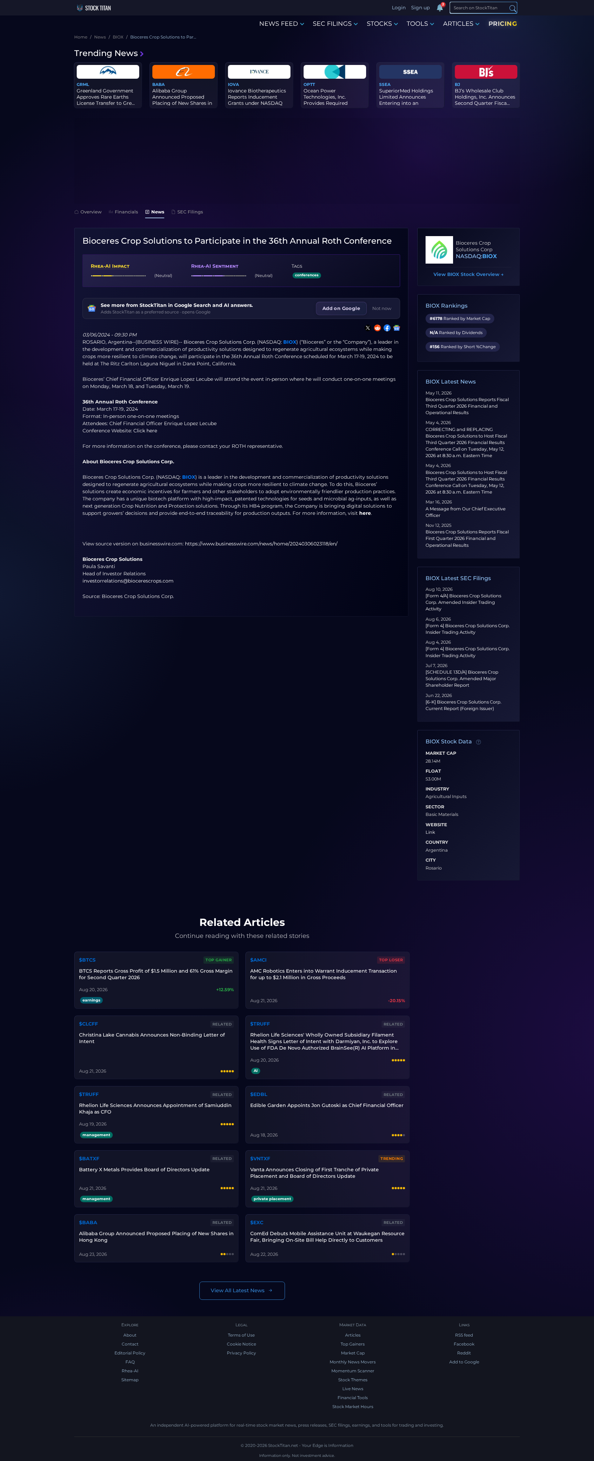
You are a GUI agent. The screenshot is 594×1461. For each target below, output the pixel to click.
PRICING (502, 23)
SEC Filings (190, 211)
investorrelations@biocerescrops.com (128, 581)
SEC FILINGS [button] (332, 23)
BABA (158, 84)
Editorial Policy (129, 1352)
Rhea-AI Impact (110, 266)
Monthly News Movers (353, 1361)
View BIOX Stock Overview (468, 274)
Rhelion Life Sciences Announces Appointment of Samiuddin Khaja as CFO (155, 1108)
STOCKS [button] (379, 23)
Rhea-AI (130, 1370)
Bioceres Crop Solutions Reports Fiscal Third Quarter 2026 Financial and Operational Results (467, 406)
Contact (130, 1344)
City (431, 860)
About (129, 1335)
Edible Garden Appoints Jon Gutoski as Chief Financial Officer (327, 1105)
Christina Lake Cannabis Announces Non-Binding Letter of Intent (152, 1038)
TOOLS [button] (417, 23)
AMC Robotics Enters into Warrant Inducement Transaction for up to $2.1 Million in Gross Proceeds (323, 974)
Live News (352, 1388)
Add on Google (341, 308)
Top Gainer (219, 960)
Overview (91, 211)
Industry (437, 789)
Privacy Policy (241, 1352)
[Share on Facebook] (385, 327)
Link (430, 832)
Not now (382, 308)
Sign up (420, 7)
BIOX (289, 342)
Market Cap (441, 753)
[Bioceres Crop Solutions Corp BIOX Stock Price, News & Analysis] (439, 250)
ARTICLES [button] (458, 23)
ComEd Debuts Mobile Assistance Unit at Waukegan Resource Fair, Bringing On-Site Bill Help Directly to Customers (327, 1236)
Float (433, 771)
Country (437, 842)
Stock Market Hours (352, 1406)
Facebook (464, 1344)
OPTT (309, 84)
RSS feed (464, 1335)
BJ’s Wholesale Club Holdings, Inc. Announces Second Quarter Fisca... (485, 97)
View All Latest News (238, 1290)
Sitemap (130, 1379)
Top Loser (391, 960)
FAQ (130, 1361)
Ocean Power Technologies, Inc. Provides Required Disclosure (326, 100)
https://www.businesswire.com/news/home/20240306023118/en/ (261, 544)
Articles (353, 1335)
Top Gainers (353, 1344)
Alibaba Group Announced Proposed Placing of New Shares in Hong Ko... (182, 100)
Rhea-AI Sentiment (214, 266)
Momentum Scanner (352, 1370)
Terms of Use (241, 1335)
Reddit (464, 1352)
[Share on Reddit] (376, 327)
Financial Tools (353, 1397)
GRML (83, 84)
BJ (457, 84)
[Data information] (478, 742)
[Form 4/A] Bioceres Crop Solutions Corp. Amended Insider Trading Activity (463, 602)
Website (436, 824)
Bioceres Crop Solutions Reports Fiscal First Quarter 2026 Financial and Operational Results (467, 538)
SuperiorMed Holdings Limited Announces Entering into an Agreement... (406, 100)
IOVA (233, 84)
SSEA (384, 84)
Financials (126, 211)
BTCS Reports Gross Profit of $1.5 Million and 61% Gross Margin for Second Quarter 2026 (156, 974)
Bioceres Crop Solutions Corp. (220, 342)
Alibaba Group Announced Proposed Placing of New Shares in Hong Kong (156, 1236)
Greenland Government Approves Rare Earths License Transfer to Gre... (106, 97)
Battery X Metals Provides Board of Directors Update (144, 1169)
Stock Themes (352, 1379)
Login (399, 7)
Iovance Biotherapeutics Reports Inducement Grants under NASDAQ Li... (257, 100)
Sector (435, 807)
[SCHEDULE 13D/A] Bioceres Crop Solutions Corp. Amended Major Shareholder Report (462, 678)
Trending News (106, 53)
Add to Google (464, 1361)
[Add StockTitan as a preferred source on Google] (395, 327)
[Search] (512, 8)
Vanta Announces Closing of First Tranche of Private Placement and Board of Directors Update (314, 1172)
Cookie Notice (241, 1344)
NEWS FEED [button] (278, 23)
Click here (145, 431)
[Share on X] (366, 327)
